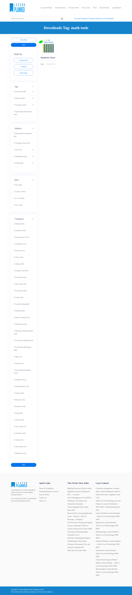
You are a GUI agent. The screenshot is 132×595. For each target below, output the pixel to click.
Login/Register (116, 8)
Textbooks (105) (20, 433)
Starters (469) (19, 420)
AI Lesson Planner (46, 8)
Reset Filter (23, 40)
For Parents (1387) (21, 291)
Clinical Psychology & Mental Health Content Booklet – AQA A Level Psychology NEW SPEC (107, 563)
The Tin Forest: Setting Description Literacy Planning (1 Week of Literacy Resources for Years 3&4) (79, 526)
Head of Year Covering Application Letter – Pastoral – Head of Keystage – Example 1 (79, 516)
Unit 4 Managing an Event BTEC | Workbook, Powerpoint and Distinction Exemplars (79, 501)
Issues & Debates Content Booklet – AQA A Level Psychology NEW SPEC (108, 516)
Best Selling (23, 73)
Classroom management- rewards (107, 488)
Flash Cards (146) (20, 284)
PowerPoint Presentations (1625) (22, 371)
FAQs (95, 8)
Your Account (86, 8)
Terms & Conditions (46, 488)
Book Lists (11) (20, 250)
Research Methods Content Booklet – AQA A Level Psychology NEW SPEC (108, 544)
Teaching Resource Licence (49, 491)
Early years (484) (20, 91)
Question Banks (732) (22, 386)
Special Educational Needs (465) (23, 113)
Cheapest (23, 66)
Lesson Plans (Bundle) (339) (24, 340)
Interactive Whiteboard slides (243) (23, 332)
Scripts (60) (19, 413)
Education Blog (104, 8)
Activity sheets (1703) (22, 237)
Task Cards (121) (20, 426)
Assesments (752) (20, 244)
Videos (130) (19, 440)
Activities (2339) (20, 230)
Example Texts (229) (21, 270)
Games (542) (19, 297)
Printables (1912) (20, 380)
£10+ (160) (18, 205)
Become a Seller (74, 8)
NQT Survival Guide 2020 (76, 550)
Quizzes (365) (19, 393)
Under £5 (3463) (20, 191)
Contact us (43, 498)
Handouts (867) (20, 311)
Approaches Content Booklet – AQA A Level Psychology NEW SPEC (107, 526)
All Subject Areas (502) (22, 143)
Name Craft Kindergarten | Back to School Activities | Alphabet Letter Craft (108, 494)
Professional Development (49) (23, 135)
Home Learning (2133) (22, 317)
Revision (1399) (20, 406)
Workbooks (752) (20, 453)
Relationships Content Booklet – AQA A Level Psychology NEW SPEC (107, 572)
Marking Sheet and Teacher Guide (79, 488)
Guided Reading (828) (22, 304)
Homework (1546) (21, 324)
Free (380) (18, 185)
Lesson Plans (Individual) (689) (22, 348)
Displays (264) (19, 224)
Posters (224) (19, 363)
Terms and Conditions (45, 592)
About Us (42, 501)
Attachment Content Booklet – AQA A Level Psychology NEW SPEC (107, 553)
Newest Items (23, 60)
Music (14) (18, 357)
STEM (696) (19, 163)
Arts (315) (18, 150)
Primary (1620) (20, 98)
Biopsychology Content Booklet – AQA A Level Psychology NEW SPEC (108, 535)
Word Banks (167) (21, 446)
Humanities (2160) (21, 156)
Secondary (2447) (20, 105)
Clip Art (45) (19, 257)
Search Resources (60, 8)
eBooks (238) (19, 264)
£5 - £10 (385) (19, 198)
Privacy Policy (44, 495)
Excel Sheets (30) (20, 277)
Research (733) (20, 400)
